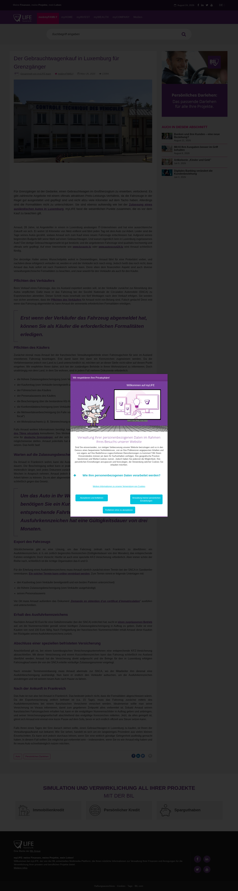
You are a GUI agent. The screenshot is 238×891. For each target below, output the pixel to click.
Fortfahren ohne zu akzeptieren (119, 510)
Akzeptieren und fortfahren (91, 498)
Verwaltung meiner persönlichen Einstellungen (146, 499)
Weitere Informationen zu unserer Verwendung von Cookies (119, 486)
